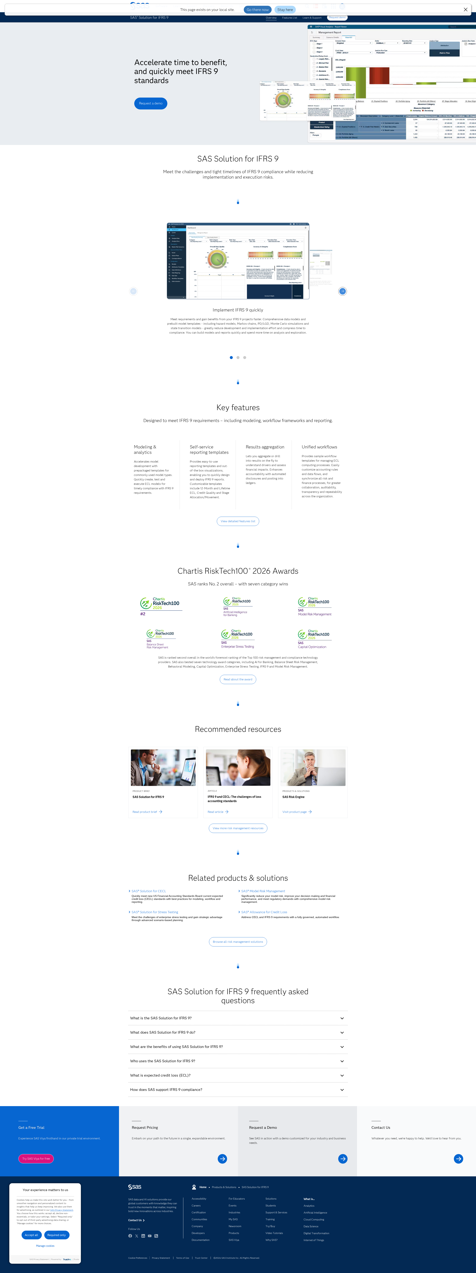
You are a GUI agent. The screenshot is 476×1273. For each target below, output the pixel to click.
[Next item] (342, 291)
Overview (271, 17)
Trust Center (201, 1257)
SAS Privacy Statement (61, 1210)
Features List (289, 17)
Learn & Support (312, 17)
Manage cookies (45, 1246)
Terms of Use (182, 1257)
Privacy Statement (161, 1257)
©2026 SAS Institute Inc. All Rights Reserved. (236, 1257)
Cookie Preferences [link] (137, 1257)
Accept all (31, 1235)
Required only (56, 1235)
